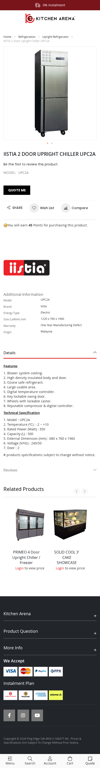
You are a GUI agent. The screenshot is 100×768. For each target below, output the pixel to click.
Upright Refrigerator (55, 37)
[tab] (50, 353)
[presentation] (76, 491)
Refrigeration (26, 37)
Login (19, 568)
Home (7, 37)
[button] (48, 143)
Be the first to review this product (30, 164)
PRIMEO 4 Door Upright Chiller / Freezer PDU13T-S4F (26, 560)
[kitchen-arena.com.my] (50, 18)
